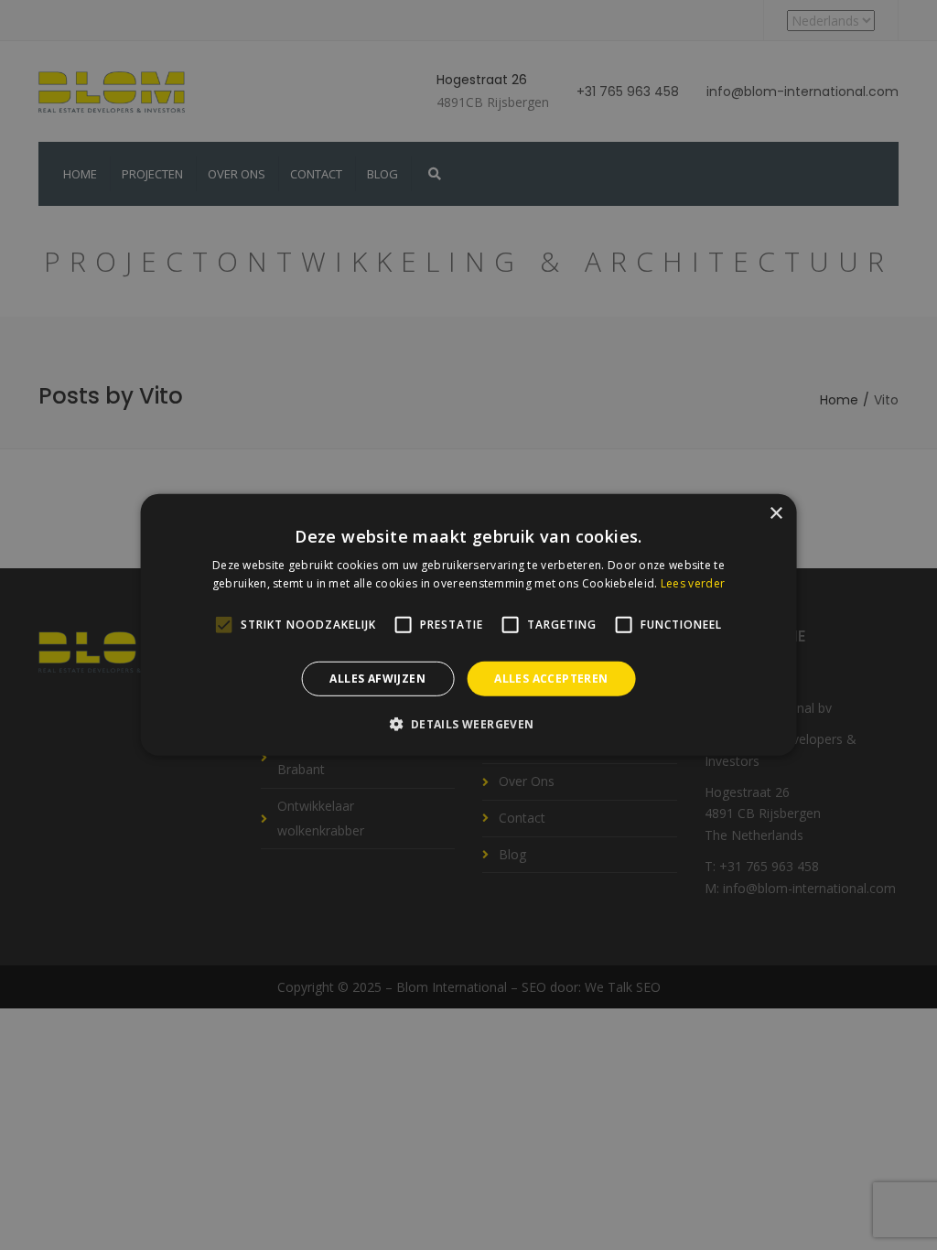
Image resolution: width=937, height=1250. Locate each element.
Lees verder (693, 583)
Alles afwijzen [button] (377, 678)
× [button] (775, 514)
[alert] (468, 625)
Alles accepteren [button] (551, 678)
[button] (468, 724)
